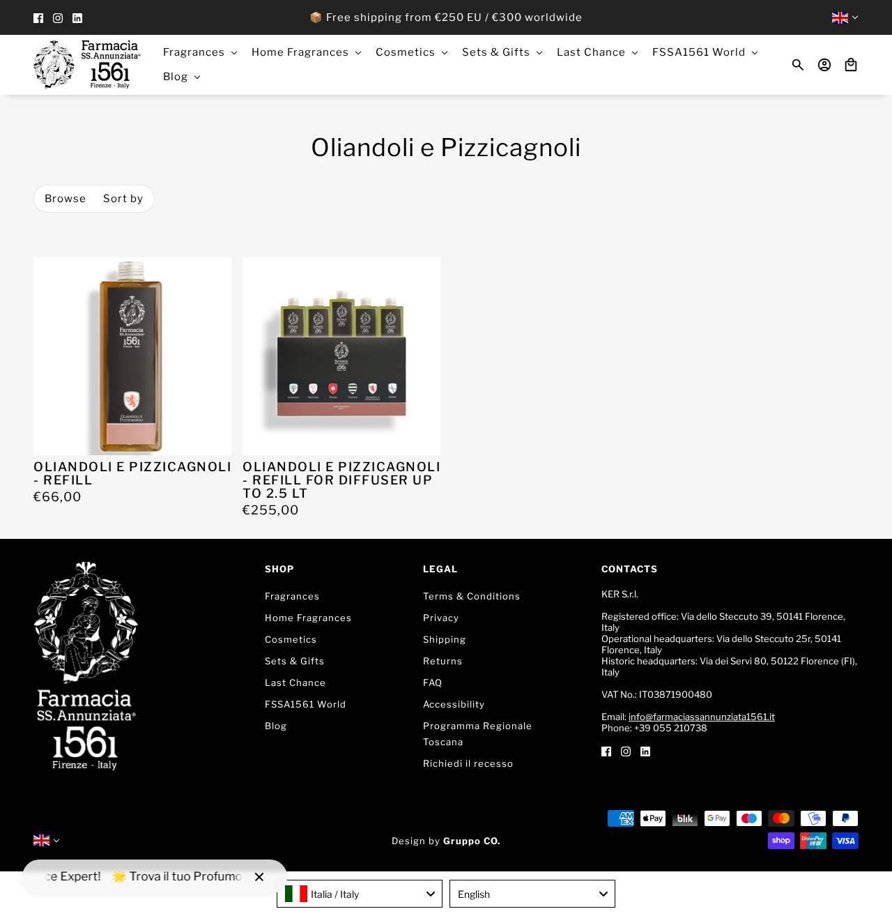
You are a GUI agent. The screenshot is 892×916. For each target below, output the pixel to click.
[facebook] (38, 17)
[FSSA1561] (87, 64)
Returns (443, 660)
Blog (276, 725)
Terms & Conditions (472, 596)
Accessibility (454, 704)
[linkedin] (77, 17)
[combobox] (360, 894)
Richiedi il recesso (468, 763)
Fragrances (292, 596)
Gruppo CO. (471, 840)
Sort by (123, 198)
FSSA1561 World (305, 704)
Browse (65, 198)
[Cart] (851, 64)
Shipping (444, 639)
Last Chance (295, 682)
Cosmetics (291, 639)
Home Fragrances (308, 617)
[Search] (798, 64)
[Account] (824, 64)
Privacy (441, 617)
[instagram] (57, 17)
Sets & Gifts (295, 660)
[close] (259, 877)
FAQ (433, 682)
